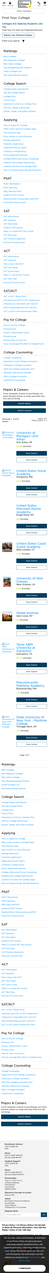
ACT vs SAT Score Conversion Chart (20, 311)
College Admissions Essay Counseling (21, 159)
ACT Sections (10, 260)
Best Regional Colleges (14, 60)
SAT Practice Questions (15, 239)
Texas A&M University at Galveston (25, 648)
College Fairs (10, 96)
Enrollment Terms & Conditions (17, 1201)
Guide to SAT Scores (13, 228)
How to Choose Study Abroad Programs (22, 170)
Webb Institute (27, 613)
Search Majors (24, 403)
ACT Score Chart (11, 271)
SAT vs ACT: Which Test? (15, 296)
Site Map (27, 1230)
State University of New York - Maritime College (31, 720)
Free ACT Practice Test (14, 283)
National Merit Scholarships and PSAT (21, 199)
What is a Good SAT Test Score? (18, 231)
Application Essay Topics (15, 148)
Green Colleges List (13, 71)
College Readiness (12, 1183)
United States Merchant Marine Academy (28, 509)
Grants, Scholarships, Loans (16, 333)
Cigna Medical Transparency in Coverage (15, 1206)
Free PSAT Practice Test (15, 203)
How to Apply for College (15, 125)
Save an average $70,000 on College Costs (24, 344)
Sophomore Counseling (14, 380)
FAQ (6, 1149)
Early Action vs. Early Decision (18, 137)
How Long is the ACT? (14, 264)
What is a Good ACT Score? (16, 275)
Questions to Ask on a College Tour (20, 104)
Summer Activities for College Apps (20, 166)
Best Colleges (10, 56)
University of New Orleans (29, 580)
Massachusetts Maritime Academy (30, 684)
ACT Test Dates (11, 268)
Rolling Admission (12, 140)
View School (31, 460)
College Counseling (12, 358)
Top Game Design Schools (16, 75)
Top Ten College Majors (14, 93)
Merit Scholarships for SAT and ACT (20, 308)
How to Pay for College (14, 325)
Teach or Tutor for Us (13, 1180)
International (10, 1185)
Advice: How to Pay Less (15, 340)
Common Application (13, 144)
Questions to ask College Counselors (21, 361)
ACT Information (11, 256)
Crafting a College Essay (15, 151)
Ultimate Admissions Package (17, 373)
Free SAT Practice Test (14, 243)
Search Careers (24, 411)
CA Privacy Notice (25, 1225)
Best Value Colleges (13, 64)
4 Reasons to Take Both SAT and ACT (21, 304)
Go (44, 1215)
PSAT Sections (10, 188)
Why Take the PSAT (13, 191)
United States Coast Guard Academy (31, 545)
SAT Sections (10, 220)
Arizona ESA (10, 1195)
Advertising (9, 1187)
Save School (31, 453)
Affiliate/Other (10, 1189)
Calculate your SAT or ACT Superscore (22, 300)
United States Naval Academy (31, 472)
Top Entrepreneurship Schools (17, 68)
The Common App (12, 133)
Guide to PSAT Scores (14, 195)
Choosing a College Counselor (17, 365)
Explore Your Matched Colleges (18, 35)
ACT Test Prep (10, 279)
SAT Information (11, 216)
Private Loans (10, 336)
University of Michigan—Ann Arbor (27, 436)
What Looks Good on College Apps (20, 129)
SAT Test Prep (10, 235)
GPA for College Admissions (17, 108)
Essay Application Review (16, 155)
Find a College (24, 11)
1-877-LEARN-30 (11, 1146)
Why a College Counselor (15, 376)
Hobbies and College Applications (19, 163)
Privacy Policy (35, 1257)
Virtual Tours (9, 100)
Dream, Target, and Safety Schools (20, 111)
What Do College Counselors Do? (19, 369)
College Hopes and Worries (16, 89)
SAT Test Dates (11, 224)
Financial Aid (10, 329)
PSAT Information (12, 184)
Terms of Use (24, 1261)
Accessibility (10, 1203)
